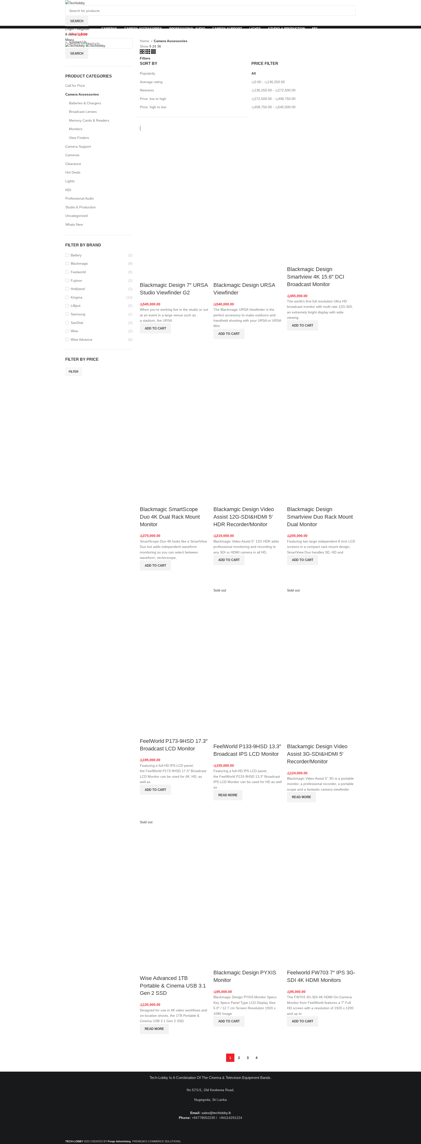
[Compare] (146, 275)
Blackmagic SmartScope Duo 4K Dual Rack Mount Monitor (170, 516)
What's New (78, 34)
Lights (70, 181)
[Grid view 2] (142, 53)
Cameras (72, 155)
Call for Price (75, 85)
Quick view (146, 339)
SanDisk (77, 323)
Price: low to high (153, 99)
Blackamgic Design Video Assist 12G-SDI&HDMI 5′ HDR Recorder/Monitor (243, 516)
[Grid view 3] (148, 53)
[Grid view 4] (153, 53)
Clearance (73, 164)
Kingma (76, 297)
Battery (76, 255)
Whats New (74, 224)
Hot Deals (72, 172)
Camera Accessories (82, 94)
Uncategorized (76, 216)
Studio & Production (80, 207)
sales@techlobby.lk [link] (216, 1113)
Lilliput (75, 306)
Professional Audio (79, 198)
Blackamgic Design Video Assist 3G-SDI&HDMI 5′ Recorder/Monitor (317, 754)
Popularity (147, 73)
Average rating (151, 82)
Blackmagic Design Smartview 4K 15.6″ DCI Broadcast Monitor (315, 276)
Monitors (75, 129)
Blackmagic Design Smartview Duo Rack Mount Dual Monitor (320, 516)
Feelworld (78, 272)
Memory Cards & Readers (89, 120)
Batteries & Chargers (85, 103)
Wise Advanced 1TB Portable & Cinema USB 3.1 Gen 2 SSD (173, 985)
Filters (145, 58)
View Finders (79, 138)
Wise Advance (81, 339)
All (253, 73)
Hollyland (78, 289)
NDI (68, 190)
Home (145, 41)
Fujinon (76, 280)
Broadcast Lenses (83, 112)
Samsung (78, 314)
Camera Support (78, 146)
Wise (74, 331)
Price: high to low (153, 107)
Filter (73, 371)
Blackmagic (79, 263)
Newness (147, 90)
